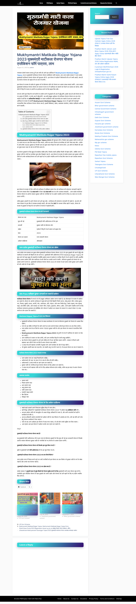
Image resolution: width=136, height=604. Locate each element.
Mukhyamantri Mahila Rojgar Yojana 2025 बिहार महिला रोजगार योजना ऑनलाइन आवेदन (72, 509)
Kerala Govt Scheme (102, 133)
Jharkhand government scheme (106, 127)
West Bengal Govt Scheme (105, 177)
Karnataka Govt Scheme (104, 130)
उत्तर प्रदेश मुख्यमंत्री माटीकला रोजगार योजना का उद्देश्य (35, 118)
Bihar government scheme (104, 106)
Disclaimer (83, 599)
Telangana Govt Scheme (104, 164)
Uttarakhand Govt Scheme (105, 174)
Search (97, 13)
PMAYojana (50, 3)
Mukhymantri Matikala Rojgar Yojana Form (56, 526)
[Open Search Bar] (116, 3)
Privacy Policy (93, 599)
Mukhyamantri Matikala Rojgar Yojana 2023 (34, 115)
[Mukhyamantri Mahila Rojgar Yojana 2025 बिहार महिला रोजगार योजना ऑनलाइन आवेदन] (72, 498)
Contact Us (74, 599)
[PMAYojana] (20, 3)
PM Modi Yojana (72, 3)
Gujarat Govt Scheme (103, 121)
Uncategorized (100, 168)
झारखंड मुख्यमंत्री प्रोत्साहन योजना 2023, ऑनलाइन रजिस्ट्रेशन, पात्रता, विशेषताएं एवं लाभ (50, 509)
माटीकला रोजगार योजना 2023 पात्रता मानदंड (35, 125)
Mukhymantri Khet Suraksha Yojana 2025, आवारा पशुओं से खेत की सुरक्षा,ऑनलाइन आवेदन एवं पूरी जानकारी (28, 510)
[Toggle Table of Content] (47, 111)
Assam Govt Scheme (102, 102)
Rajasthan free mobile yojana (105, 155)
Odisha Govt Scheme (103, 149)
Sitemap (119, 599)
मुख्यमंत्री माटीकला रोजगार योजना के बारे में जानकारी (35, 116)
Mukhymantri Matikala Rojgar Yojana (30, 526)
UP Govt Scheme (24, 524)
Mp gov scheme (101, 142)
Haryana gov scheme (106, 3)
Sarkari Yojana (60, 3)
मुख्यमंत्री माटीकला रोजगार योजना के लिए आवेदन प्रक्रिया (36, 129)
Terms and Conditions (107, 599)
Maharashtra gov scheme (104, 139)
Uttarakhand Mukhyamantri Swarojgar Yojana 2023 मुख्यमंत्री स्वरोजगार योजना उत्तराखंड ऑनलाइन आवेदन (48, 530)
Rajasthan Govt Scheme (104, 158)
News (97, 146)
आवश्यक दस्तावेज (29, 127)
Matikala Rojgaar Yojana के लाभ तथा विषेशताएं (36, 123)
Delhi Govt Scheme (102, 117)
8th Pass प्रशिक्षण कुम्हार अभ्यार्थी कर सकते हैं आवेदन (36, 121)
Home (41, 3)
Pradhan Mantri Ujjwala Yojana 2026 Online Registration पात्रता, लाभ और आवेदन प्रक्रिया (106, 61)
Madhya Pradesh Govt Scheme (106, 136)
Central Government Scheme (88, 3)
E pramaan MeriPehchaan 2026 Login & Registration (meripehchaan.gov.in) (106, 69)
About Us (66, 599)
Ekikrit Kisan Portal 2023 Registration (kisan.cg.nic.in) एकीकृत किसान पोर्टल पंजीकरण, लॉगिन (44, 528)
